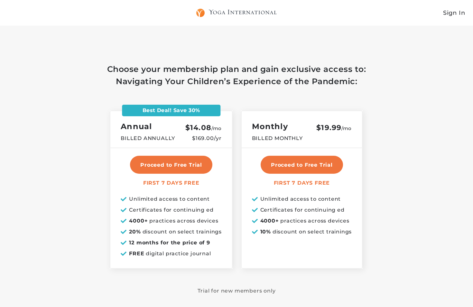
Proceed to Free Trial (302, 165)
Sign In (454, 12)
